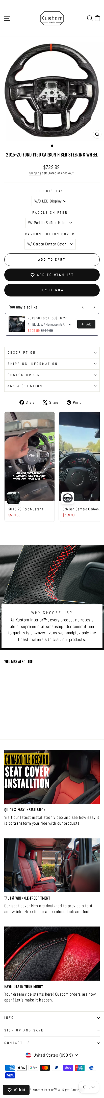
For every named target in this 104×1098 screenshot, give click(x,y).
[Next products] (94, 307)
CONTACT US (17, 1043)
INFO (9, 1017)
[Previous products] (83, 307)
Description (22, 352)
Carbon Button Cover (50, 234)
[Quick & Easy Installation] (52, 777)
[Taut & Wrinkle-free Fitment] (52, 865)
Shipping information (33, 364)
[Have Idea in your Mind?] (52, 954)
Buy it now (52, 290)
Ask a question (25, 386)
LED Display (50, 191)
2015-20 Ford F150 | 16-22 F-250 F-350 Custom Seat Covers (51, 318)
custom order (24, 375)
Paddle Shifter (50, 212)
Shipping (35, 173)
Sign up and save (24, 1030)
